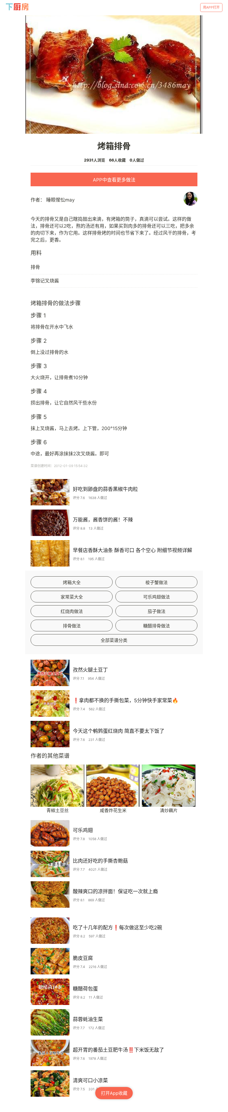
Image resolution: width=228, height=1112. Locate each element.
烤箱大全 (72, 582)
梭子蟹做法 (156, 582)
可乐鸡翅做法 (156, 597)
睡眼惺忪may (60, 200)
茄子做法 (156, 611)
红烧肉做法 (72, 611)
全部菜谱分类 (114, 640)
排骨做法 (72, 626)
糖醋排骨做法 (156, 626)
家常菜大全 (72, 597)
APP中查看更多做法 (114, 180)
